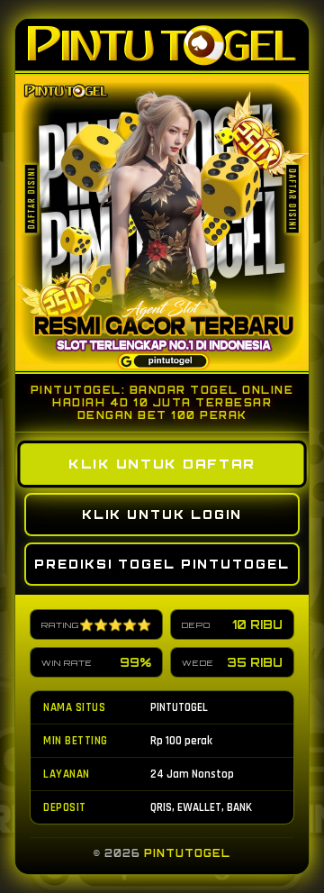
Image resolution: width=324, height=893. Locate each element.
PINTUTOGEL (187, 853)
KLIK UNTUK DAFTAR (162, 464)
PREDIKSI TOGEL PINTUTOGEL (162, 564)
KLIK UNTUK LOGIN (162, 514)
